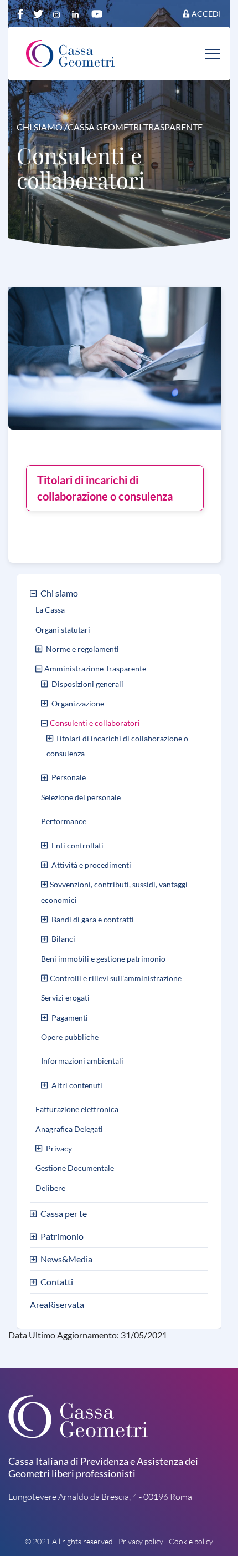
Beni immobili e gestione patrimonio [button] (103, 958)
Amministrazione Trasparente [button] (95, 668)
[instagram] (58, 13)
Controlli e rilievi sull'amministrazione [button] (116, 978)
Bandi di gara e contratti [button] (92, 919)
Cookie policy (191, 1541)
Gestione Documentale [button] (74, 1168)
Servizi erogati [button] (65, 997)
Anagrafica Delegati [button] (69, 1129)
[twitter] (39, 13)
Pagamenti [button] (69, 1017)
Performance (63, 821)
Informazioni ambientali (82, 1061)
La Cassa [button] (50, 609)
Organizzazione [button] (77, 703)
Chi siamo (59, 593)
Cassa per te (63, 1213)
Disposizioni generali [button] (87, 684)
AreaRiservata (57, 1304)
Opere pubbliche (70, 1037)
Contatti (56, 1281)
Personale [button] (68, 777)
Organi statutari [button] (62, 629)
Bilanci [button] (63, 938)
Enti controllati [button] (77, 845)
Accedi (206, 13)
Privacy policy (140, 1541)
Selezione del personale (81, 797)
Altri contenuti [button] (76, 1085)
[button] (34, 593)
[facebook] (21, 13)
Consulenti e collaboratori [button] (95, 723)
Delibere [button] (50, 1188)
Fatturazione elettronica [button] (76, 1109)
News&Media (66, 1259)
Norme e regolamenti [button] (82, 649)
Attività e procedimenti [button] (91, 865)
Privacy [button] (59, 1148)
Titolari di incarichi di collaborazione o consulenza (105, 488)
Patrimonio (62, 1236)
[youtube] (96, 13)
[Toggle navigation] (213, 53)
